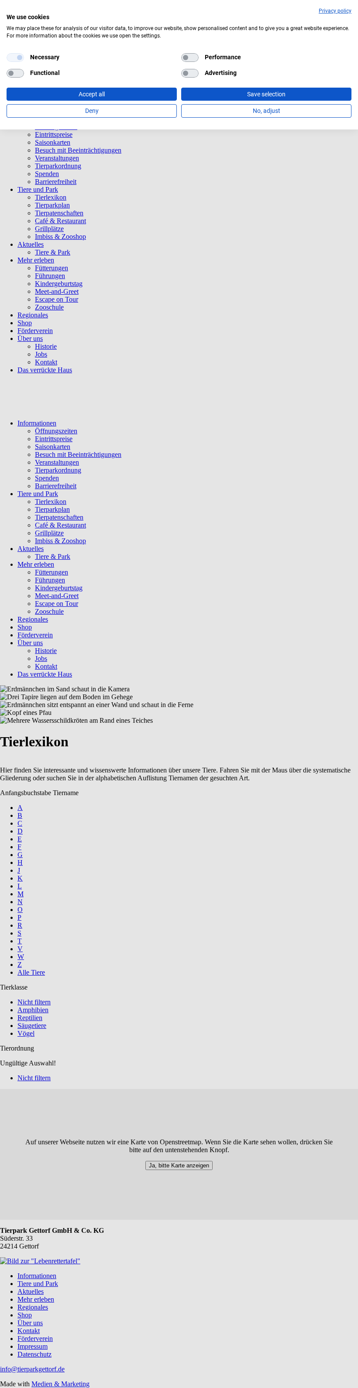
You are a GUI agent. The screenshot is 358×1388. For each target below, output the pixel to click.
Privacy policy (335, 11)
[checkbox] (15, 57)
